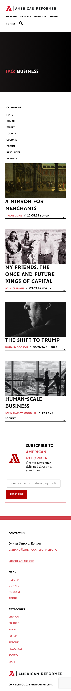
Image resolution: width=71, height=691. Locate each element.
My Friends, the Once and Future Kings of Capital (30, 274)
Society (11, 133)
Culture (12, 139)
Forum (11, 146)
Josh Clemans (14, 288)
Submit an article (21, 561)
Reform (11, 16)
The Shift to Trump (32, 340)
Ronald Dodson (16, 347)
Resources (13, 152)
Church (12, 121)
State (10, 114)
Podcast (40, 16)
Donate (25, 16)
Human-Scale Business (23, 403)
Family (11, 127)
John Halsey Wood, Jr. (21, 413)
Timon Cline (13, 216)
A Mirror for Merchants (24, 205)
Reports (12, 158)
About (53, 16)
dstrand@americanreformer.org (33, 550)
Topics (11, 24)
